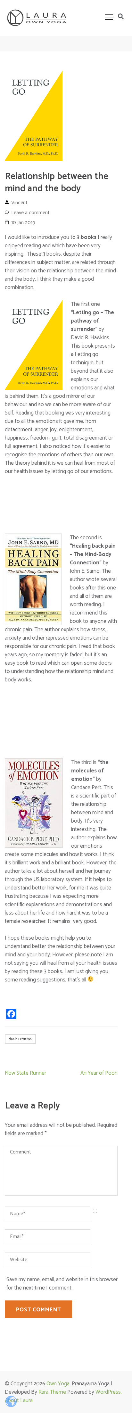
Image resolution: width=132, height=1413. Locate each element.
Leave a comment (30, 212)
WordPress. (108, 1392)
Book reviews (20, 1039)
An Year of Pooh (99, 1073)
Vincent (19, 202)
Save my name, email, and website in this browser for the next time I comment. (62, 1283)
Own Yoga (58, 1383)
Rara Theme (52, 1392)
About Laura (19, 1400)
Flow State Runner (25, 1073)
